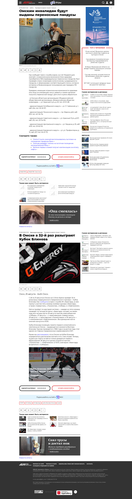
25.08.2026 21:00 (24, 232)
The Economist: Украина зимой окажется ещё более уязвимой (99, 145)
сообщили (44, 302)
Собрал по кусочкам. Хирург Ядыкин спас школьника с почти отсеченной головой (101, 96)
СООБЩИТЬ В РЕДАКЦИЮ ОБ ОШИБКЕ (43, 465)
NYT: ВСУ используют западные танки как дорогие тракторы (97, 84)
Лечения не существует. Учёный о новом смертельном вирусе (100, 268)
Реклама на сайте (38, 464)
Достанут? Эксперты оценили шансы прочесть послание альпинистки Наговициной (101, 250)
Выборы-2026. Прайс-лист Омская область (71, 464)
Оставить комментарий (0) (66, 157)
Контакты (90, 464)
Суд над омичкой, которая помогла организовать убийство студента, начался (97, 76)
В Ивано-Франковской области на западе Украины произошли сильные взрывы (97, 68)
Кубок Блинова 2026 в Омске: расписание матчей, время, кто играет (52, 370)
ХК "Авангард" (23, 284)
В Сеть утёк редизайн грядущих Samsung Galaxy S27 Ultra (99, 164)
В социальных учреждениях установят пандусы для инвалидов (36, 187)
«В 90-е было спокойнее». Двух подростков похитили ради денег (100, 101)
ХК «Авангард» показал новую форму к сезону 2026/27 (37, 430)
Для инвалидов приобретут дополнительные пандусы (66, 192)
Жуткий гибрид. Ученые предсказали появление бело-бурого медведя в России (101, 256)
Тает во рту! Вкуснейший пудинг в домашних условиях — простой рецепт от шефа (100, 262)
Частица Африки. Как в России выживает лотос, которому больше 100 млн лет (100, 121)
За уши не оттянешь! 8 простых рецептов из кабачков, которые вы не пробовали (101, 128)
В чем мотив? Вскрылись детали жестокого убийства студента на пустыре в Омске (97, 53)
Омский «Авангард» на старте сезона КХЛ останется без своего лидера (68, 424)
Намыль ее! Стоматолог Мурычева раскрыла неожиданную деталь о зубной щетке (100, 115)
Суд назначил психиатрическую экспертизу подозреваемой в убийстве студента (97, 60)
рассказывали (43, 334)
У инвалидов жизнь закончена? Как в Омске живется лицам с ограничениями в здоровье (37, 199)
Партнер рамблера (49, 491)
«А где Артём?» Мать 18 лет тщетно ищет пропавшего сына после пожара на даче (100, 109)
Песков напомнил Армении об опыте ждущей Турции (101, 138)
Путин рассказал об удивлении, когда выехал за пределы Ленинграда (99, 158)
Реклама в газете (51, 464)
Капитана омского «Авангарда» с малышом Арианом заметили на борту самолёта (68, 418)
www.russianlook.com (29, 65)
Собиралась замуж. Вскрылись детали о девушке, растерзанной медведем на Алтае (100, 243)
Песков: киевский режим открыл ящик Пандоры (99, 151)
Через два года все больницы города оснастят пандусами (67, 186)
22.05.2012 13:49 (23, 8)
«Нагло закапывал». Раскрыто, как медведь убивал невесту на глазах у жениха (101, 237)
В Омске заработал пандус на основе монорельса (37, 192)
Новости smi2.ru (25, 226)
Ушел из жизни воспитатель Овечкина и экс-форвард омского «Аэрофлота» (38, 418)
